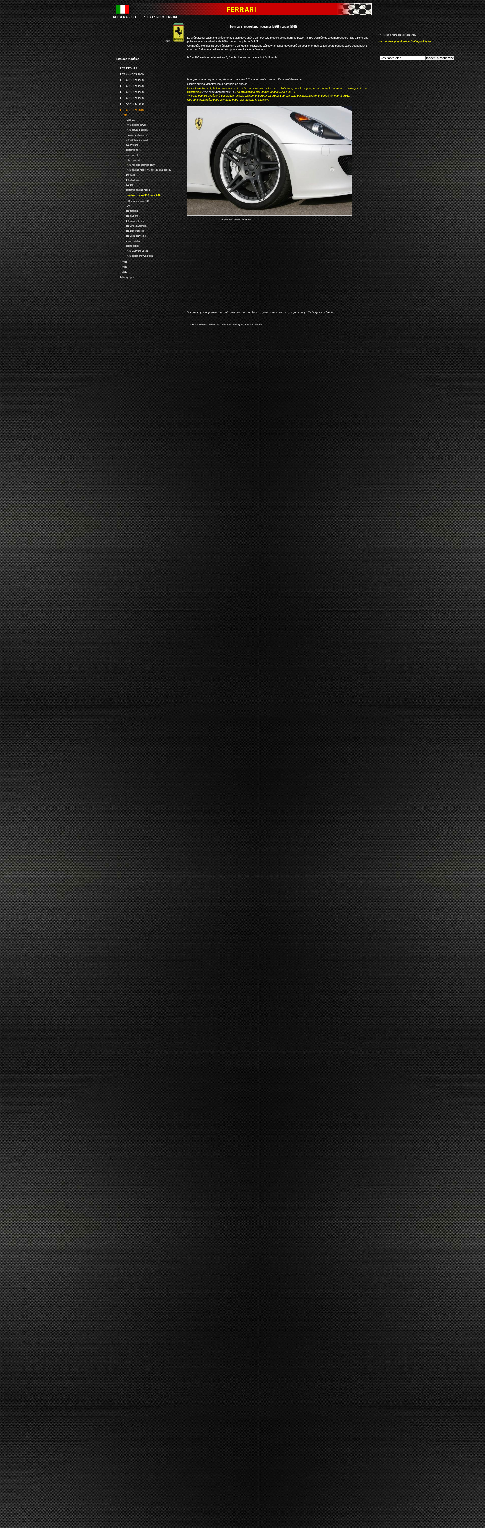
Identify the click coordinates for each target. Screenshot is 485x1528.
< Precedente (225, 219)
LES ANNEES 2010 (130, 109)
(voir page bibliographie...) (218, 91)
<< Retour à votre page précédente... (397, 35)
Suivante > (247, 219)
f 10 (123, 205)
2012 (121, 266)
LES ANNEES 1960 (130, 79)
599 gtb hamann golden (133, 139)
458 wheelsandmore (131, 225)
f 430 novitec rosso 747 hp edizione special (143, 169)
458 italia (125, 174)
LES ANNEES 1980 (130, 91)
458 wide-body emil (131, 235)
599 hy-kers (127, 144)
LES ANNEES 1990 (130, 97)
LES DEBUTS (126, 67)
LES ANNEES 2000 (130, 103)
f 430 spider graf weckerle (134, 255)
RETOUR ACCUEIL (125, 17)
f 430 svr (125, 119)
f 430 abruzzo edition (132, 129)
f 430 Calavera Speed (132, 250)
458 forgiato (127, 210)
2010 (121, 115)
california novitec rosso (133, 189)
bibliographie (125, 276)
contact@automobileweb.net (285, 79)
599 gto (124, 184)
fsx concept (127, 154)
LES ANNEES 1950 (130, 73)
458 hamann (127, 215)
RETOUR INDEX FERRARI (160, 17)
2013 (121, 271)
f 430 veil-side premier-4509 (135, 164)
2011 (121, 262)
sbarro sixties (128, 245)
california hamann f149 (132, 200)
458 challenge (128, 179)
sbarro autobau (128, 240)
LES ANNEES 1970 (130, 85)
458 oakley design (130, 220)
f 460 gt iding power (131, 124)
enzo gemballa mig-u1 (132, 134)
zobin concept (128, 159)
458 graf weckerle (130, 230)
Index (237, 219)
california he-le (128, 149)
